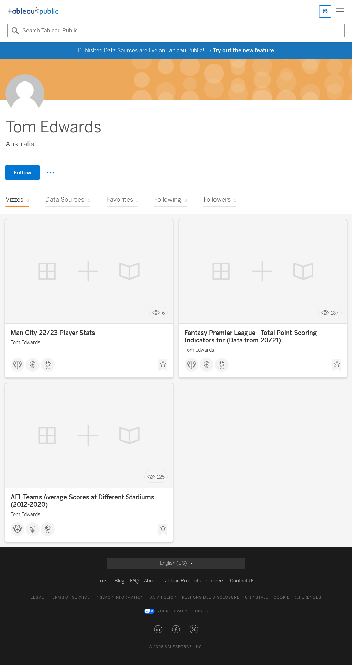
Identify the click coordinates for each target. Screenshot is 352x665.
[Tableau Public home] (33, 11)
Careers (215, 581)
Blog (119, 581)
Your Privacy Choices (182, 611)
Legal (37, 597)
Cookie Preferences (297, 597)
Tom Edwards (25, 343)
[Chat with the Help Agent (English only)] (325, 11)
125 (161, 477)
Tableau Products (182, 581)
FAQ (134, 581)
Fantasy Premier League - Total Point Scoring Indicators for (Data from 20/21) (251, 336)
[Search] (14, 30)
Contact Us (242, 581)
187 (335, 313)
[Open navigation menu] (340, 11)
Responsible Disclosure (211, 597)
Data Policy (162, 597)
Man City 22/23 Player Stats (53, 333)
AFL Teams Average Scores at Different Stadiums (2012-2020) (82, 501)
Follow (22, 172)
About (150, 581)
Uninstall (256, 597)
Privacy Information (120, 597)
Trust (103, 581)
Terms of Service (70, 597)
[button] (158, 629)
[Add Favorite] (162, 365)
